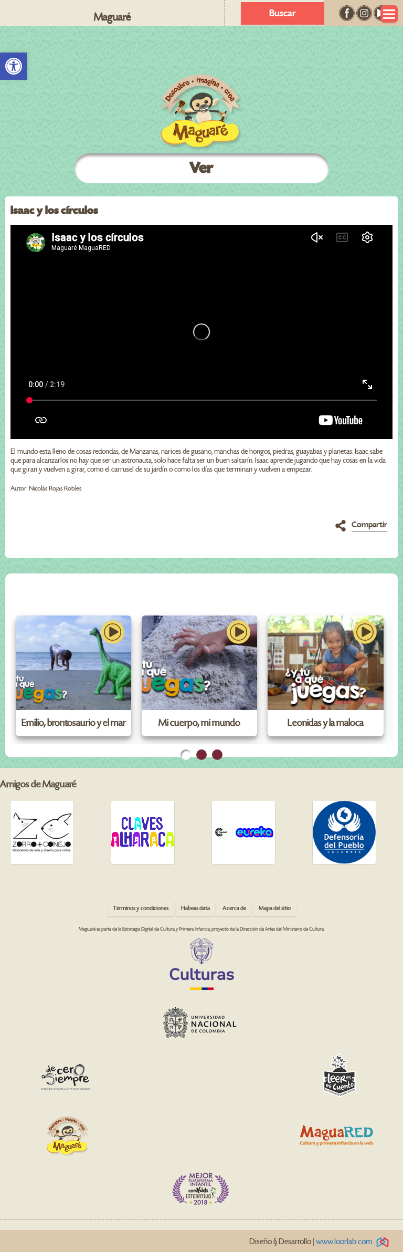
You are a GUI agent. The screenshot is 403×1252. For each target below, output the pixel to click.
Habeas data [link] (195, 908)
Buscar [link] (282, 13)
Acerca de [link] (234, 908)
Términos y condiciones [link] (140, 908)
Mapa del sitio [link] (275, 908)
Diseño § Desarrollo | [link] (311, 1242)
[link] (13, 66)
